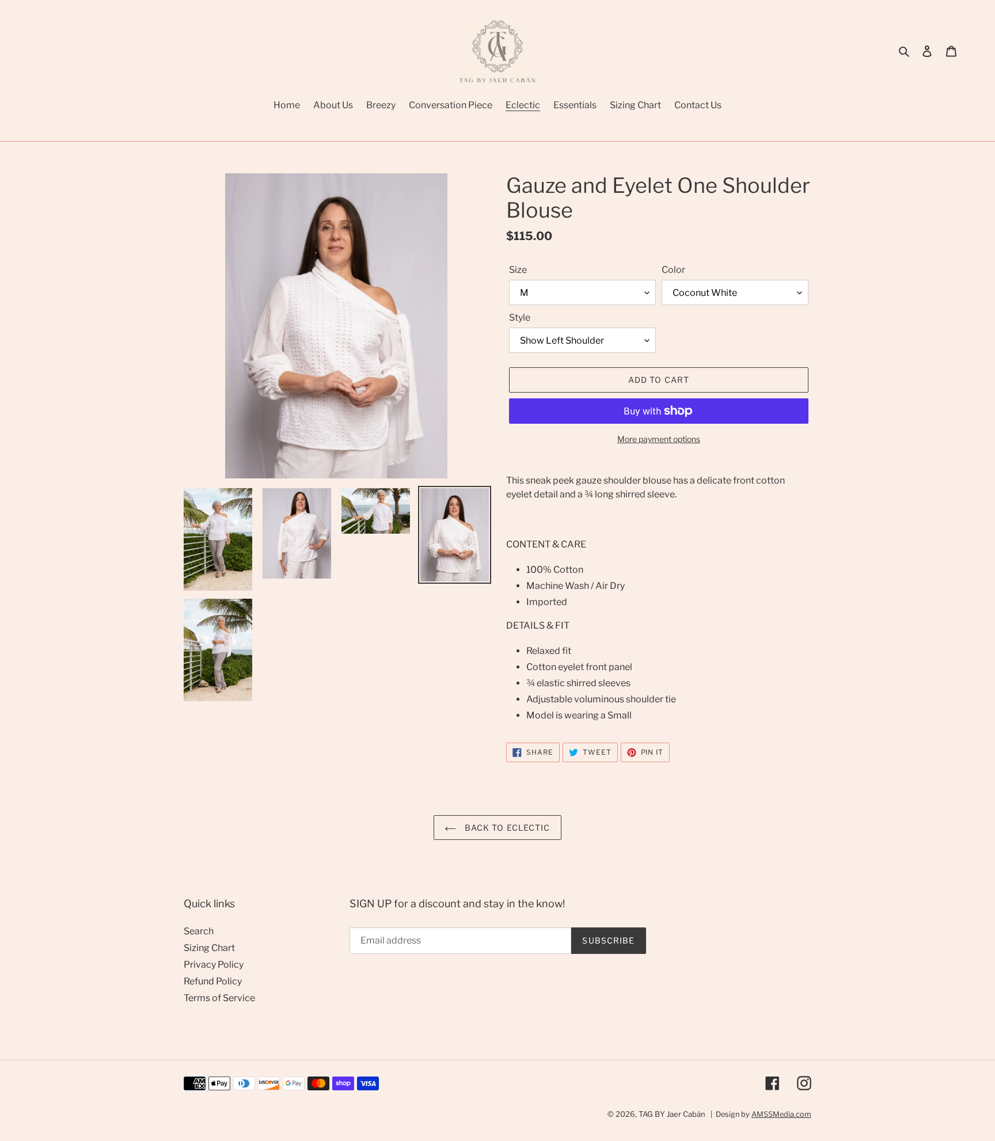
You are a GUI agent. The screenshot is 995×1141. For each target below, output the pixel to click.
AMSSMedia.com (781, 1114)
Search (199, 931)
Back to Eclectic (506, 827)
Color (673, 269)
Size (518, 269)
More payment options (658, 439)
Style (519, 317)
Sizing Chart (209, 947)
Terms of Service (219, 997)
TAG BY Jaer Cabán (672, 1114)
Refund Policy (213, 981)
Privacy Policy (214, 964)
